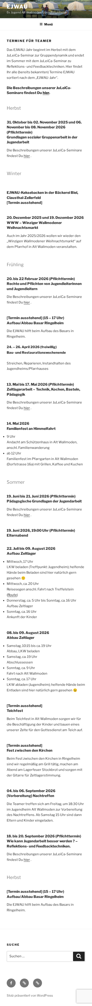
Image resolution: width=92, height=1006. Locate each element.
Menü (48, 24)
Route (12, 595)
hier (46, 93)
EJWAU (17, 6)
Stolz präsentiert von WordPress (30, 995)
